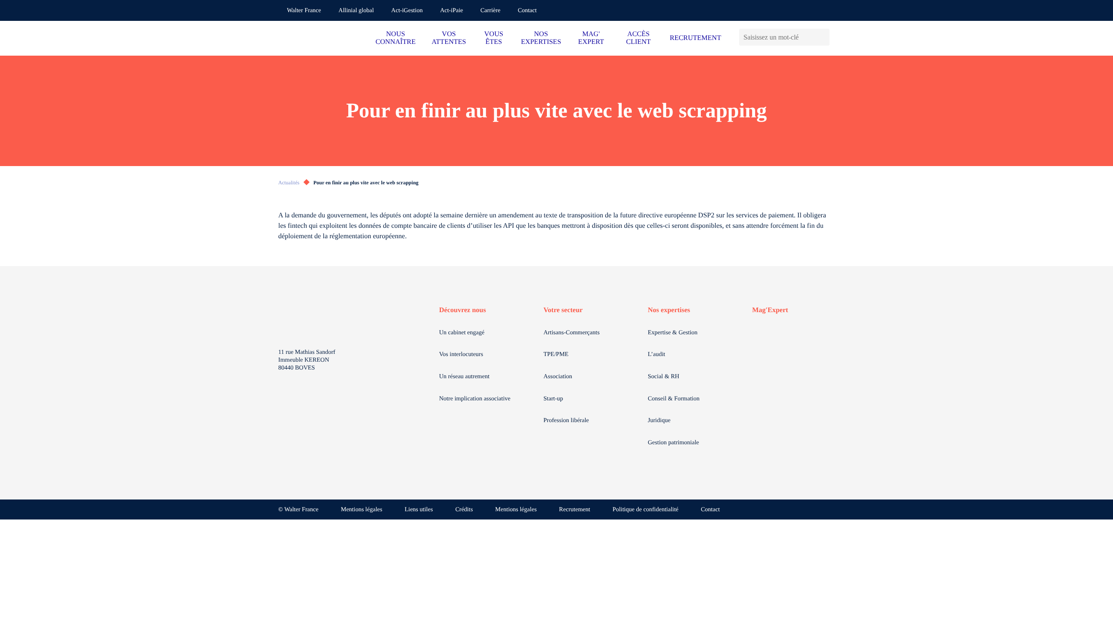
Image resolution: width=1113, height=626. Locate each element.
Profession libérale (566, 420)
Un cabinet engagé (461, 333)
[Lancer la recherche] (823, 37)
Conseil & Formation (674, 399)
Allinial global (356, 10)
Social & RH (663, 376)
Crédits (464, 509)
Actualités (289, 183)
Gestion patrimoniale (673, 443)
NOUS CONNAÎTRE (396, 38)
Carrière (490, 10)
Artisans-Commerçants (571, 333)
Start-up (553, 399)
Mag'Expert (770, 310)
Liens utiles (419, 509)
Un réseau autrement (464, 376)
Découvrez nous (462, 310)
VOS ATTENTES (449, 38)
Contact (527, 10)
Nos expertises (669, 310)
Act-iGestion (407, 10)
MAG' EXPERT (591, 38)
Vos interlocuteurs (461, 354)
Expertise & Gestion (672, 333)
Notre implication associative (474, 399)
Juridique (659, 420)
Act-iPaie (451, 10)
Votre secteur (563, 310)
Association (557, 376)
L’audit (656, 354)
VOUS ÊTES (493, 38)
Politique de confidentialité (646, 509)
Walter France (304, 10)
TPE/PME (556, 354)
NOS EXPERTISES (541, 38)
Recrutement (574, 509)
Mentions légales (361, 509)
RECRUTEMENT (695, 38)
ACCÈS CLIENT (638, 38)
